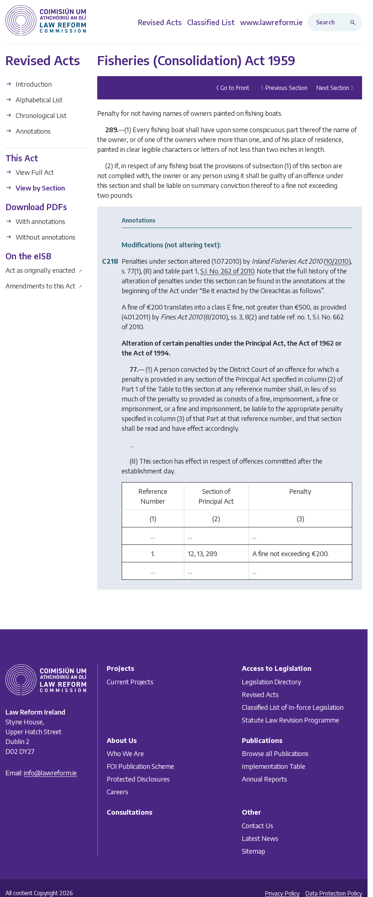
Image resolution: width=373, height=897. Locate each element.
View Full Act (34, 172)
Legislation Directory (271, 681)
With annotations (39, 221)
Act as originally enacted (43, 270)
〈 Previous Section (282, 87)
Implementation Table (273, 766)
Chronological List (40, 115)
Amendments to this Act (43, 286)
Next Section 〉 (336, 87)
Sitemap (253, 851)
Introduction (33, 84)
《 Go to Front (231, 87)
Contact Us (257, 825)
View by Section (39, 188)
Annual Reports (264, 779)
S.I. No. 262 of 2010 (227, 271)
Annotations (32, 131)
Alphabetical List (38, 99)
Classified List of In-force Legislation (292, 707)
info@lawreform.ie (50, 773)
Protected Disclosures (138, 779)
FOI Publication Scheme (140, 766)
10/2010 (337, 261)
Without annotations (44, 237)
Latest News (260, 838)
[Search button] (354, 22)
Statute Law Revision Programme (290, 720)
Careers (117, 792)
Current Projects (130, 681)
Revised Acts (260, 694)
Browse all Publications (275, 754)
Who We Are (125, 754)
